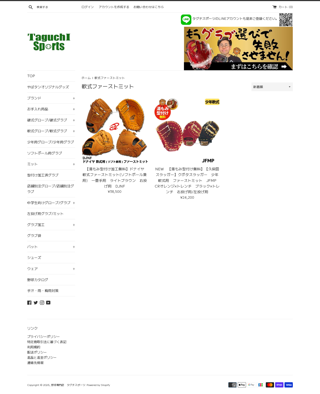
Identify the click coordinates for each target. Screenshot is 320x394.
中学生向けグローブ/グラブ (51, 202)
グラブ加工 (51, 224)
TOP (31, 75)
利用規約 (33, 347)
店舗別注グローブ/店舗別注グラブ (50, 188)
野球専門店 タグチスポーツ (68, 385)
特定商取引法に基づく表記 (46, 341)
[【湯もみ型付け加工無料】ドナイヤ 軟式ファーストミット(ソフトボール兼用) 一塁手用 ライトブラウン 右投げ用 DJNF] (115, 131)
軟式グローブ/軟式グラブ (51, 130)
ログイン (88, 7)
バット (51, 246)
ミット (51, 163)
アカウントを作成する (114, 7)
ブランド (51, 98)
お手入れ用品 (51, 108)
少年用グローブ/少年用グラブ (50, 141)
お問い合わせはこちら (148, 7)
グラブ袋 (34, 235)
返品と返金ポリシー (42, 357)
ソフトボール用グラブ (44, 153)
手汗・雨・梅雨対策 (43, 290)
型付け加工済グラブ (43, 175)
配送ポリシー (37, 352)
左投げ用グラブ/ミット (45, 213)
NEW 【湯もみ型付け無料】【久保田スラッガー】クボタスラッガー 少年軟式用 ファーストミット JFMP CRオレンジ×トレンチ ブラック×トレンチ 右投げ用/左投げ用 (187, 180)
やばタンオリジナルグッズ (48, 86)
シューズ (34, 257)
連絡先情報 (35, 362)
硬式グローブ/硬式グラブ (51, 119)
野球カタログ (37, 279)
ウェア (51, 268)
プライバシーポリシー (43, 336)
